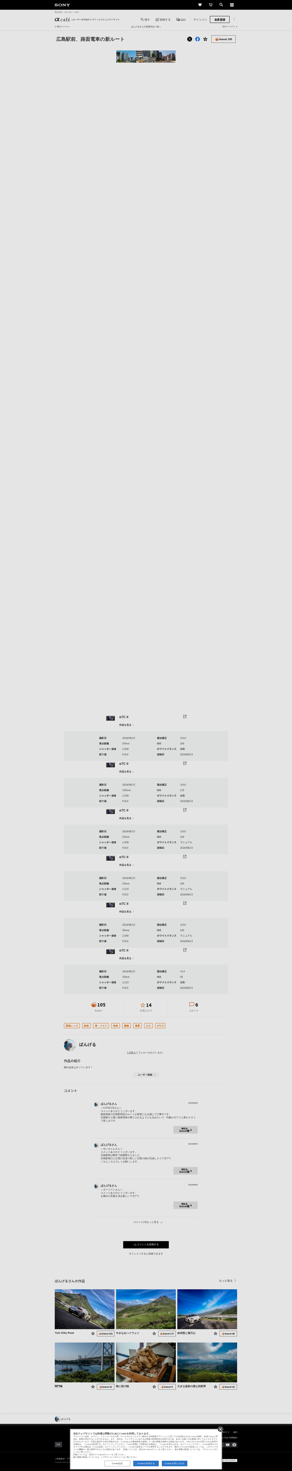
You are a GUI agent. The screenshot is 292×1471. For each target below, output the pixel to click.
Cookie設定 (117, 1463)
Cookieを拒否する (146, 1463)
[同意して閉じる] (220, 1429)
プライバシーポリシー (113, 1457)
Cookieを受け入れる (174, 1463)
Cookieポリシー (104, 1455)
